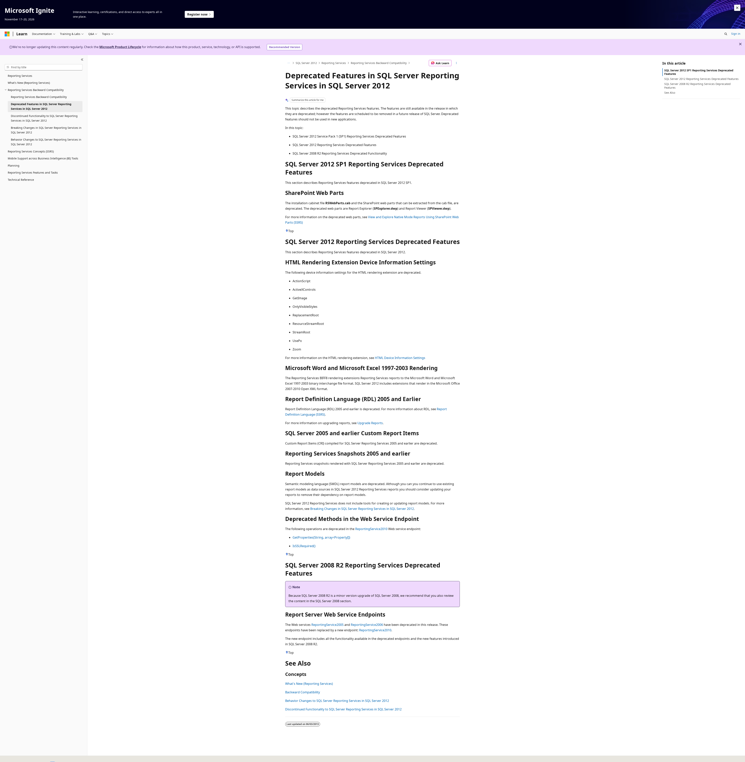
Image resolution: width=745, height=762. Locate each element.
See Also (669, 92)
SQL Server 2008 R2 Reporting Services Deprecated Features (697, 85)
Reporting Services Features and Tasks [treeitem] (33, 172)
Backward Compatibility (302, 692)
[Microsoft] (7, 33)
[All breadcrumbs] (288, 63)
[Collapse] (82, 60)
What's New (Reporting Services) (309, 684)
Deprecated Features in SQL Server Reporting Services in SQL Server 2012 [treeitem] (41, 106)
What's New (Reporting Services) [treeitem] (29, 83)
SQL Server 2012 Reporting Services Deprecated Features (701, 79)
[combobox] (43, 67)
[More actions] (456, 63)
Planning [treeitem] (13, 165)
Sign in (735, 33)
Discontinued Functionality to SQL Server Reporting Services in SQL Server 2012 (343, 709)
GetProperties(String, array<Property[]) (321, 537)
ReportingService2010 (371, 529)
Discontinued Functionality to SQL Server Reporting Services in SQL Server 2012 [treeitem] (44, 118)
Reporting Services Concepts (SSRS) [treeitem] (31, 151)
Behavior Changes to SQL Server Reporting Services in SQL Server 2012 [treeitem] (46, 142)
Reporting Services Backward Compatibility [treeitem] (39, 97)
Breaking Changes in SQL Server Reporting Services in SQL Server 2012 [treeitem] (46, 130)
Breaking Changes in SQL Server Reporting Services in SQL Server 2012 (362, 509)
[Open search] (726, 33)
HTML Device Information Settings (400, 358)
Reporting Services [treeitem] (20, 76)
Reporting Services (333, 63)
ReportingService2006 (367, 625)
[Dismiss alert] (737, 8)
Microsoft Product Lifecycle (120, 47)
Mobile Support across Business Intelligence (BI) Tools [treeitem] (43, 158)
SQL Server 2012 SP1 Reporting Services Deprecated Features (698, 72)
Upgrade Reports (370, 423)
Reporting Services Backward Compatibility (379, 63)
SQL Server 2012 (306, 63)
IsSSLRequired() (304, 546)
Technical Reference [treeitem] (21, 180)
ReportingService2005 (327, 625)
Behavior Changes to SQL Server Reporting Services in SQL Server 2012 (337, 701)
